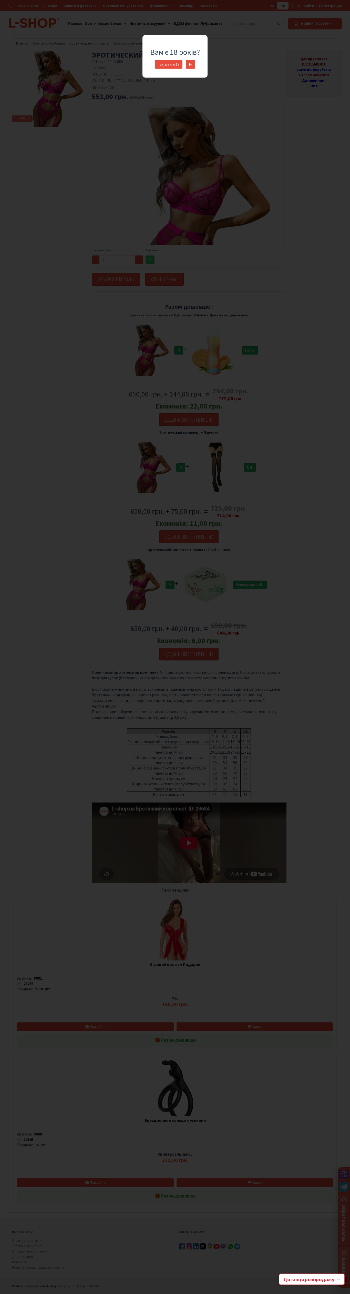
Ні (190, 64)
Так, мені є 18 (168, 64)
